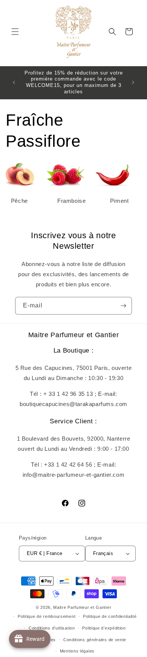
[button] (15, 31)
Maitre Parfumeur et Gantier (82, 607)
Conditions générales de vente (94, 639)
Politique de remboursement (46, 616)
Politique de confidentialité (110, 616)
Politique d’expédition (104, 628)
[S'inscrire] (123, 306)
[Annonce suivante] (133, 82)
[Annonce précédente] (14, 82)
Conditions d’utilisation (52, 628)
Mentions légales (77, 651)
